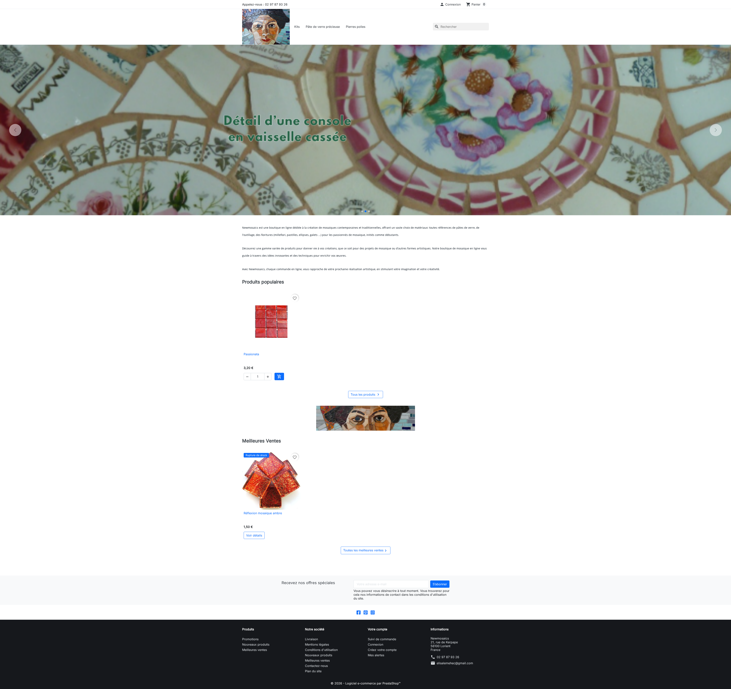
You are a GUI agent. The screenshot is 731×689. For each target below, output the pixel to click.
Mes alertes (376, 655)
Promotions (250, 639)
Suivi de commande (382, 639)
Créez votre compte (382, 650)
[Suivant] (716, 130)
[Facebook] (359, 612)
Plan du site (313, 671)
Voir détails (254, 535)
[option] (365, 130)
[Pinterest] (366, 612)
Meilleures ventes (254, 650)
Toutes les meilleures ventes (365, 550)
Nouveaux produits (255, 644)
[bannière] (365, 418)
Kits (297, 27)
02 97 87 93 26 (448, 657)
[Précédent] (15, 130)
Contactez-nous (316, 666)
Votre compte (377, 629)
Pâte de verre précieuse (323, 27)
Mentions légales (317, 644)
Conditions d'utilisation (321, 650)
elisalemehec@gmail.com (455, 663)
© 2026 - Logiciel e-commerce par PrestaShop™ (366, 683)
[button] (450, 4)
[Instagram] (373, 612)
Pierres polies (355, 27)
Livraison (311, 639)
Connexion (375, 644)
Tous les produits (366, 394)
